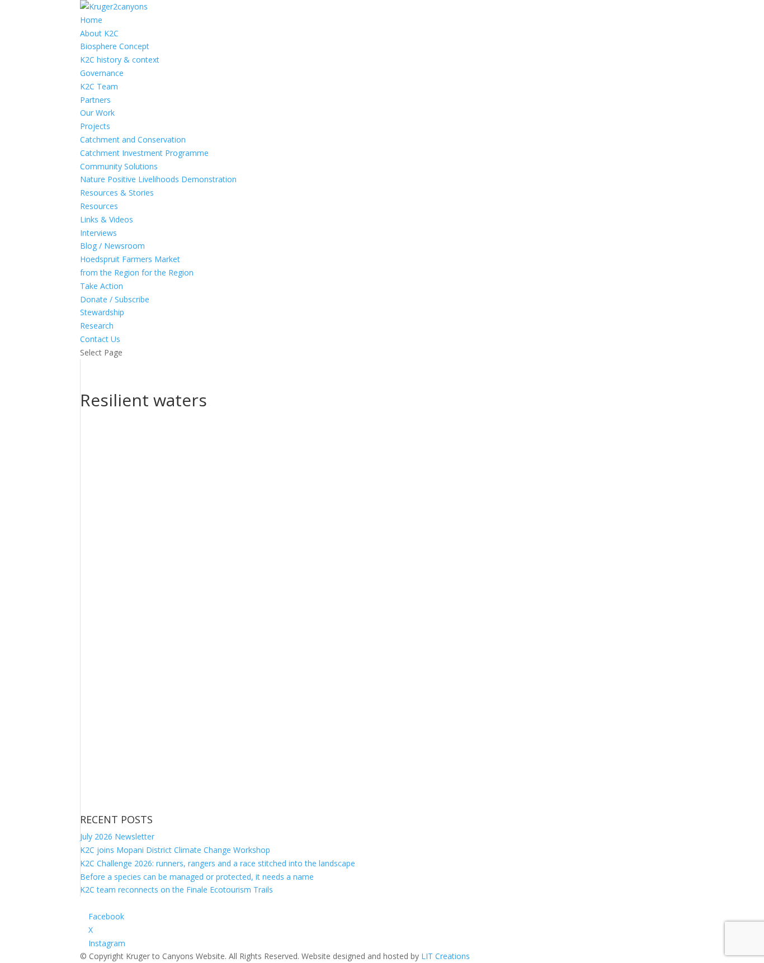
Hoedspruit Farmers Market (130, 259)
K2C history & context (119, 59)
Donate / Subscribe (114, 299)
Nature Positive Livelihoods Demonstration (158, 179)
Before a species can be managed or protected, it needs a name (197, 876)
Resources (99, 206)
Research (97, 325)
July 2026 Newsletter (117, 836)
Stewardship (102, 312)
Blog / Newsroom (112, 245)
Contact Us (100, 339)
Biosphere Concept (114, 46)
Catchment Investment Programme (144, 153)
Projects (95, 126)
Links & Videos (106, 219)
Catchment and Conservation (133, 139)
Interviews (98, 232)
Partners (95, 99)
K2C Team (99, 86)
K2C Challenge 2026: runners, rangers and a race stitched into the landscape (217, 863)
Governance (102, 73)
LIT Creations (445, 956)
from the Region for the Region (137, 272)
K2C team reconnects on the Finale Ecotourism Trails (176, 889)
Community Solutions (119, 166)
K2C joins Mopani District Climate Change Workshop (175, 850)
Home (91, 20)
